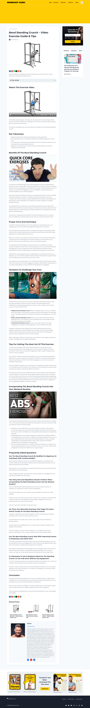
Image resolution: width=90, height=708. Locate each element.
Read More (67, 74)
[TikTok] (79, 705)
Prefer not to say (77, 37)
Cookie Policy (79, 699)
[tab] (66, 50)
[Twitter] (77, 705)
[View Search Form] (82, 2)
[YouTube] (66, 705)
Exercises (15, 29)
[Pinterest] (12, 71)
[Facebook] (10, 71)
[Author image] (9, 39)
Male (67, 37)
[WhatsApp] (14, 71)
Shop (50, 2)
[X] (16, 71)
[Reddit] (18, 71)
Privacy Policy (71, 699)
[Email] (20, 71)
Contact (64, 699)
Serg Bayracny (15, 39)
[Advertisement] (45, 14)
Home (10, 29)
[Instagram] (74, 705)
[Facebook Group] (69, 705)
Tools (76, 2)
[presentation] (72, 59)
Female (70, 37)
